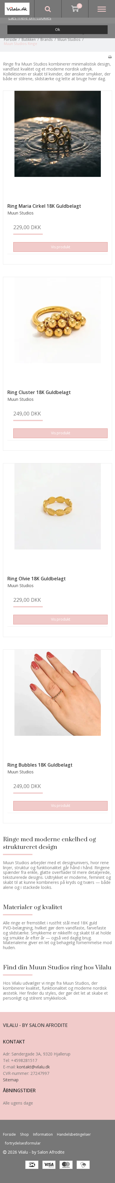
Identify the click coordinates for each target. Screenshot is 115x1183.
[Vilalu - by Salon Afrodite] (17, 9)
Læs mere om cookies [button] (29, 18)
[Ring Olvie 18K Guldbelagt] (57, 517)
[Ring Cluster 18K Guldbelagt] (57, 331)
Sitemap (11, 1080)
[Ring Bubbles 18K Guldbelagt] (57, 704)
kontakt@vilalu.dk (33, 1067)
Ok (57, 29)
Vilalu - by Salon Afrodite (35, 1025)
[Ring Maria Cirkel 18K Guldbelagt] (57, 145)
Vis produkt (60, 246)
